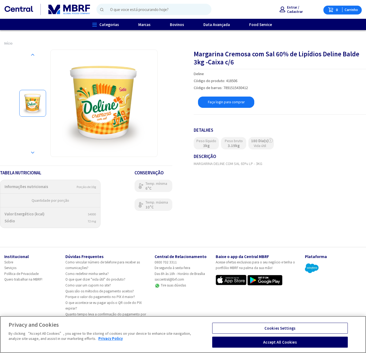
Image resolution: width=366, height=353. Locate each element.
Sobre (8, 262)
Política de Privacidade (21, 273)
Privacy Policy (110, 338)
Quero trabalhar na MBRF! (23, 279)
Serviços (10, 267)
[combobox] (152, 9)
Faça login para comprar (226, 102)
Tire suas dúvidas (173, 285)
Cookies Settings (280, 328)
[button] (291, 9)
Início (8, 43)
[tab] (32, 103)
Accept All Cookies (280, 341)
